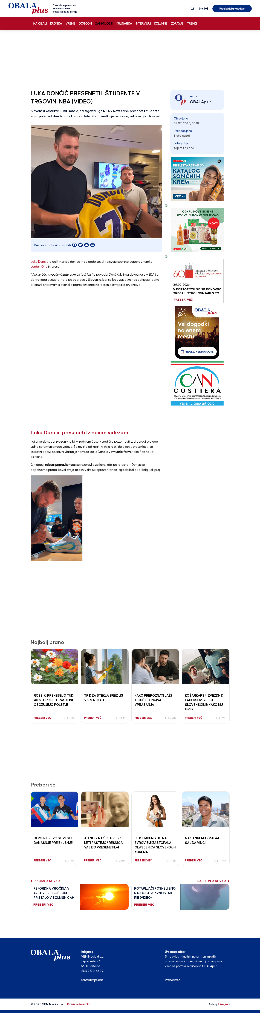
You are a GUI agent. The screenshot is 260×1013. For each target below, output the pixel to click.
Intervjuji (143, 23)
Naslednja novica (212, 881)
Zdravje (177, 23)
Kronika (56, 23)
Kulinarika (124, 23)
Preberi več (172, 980)
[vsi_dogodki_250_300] (197, 332)
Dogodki (85, 23)
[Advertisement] (130, 59)
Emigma (224, 1004)
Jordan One (39, 266)
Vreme (70, 23)
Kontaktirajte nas (92, 980)
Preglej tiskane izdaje (232, 8)
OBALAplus (201, 102)
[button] (201, 8)
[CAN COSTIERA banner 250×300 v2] (197, 383)
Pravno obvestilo (78, 1004)
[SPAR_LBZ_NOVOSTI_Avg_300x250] (197, 230)
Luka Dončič (39, 261)
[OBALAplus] (42, 8)
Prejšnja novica (46, 881)
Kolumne (160, 23)
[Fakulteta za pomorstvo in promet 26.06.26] (197, 281)
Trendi (192, 23)
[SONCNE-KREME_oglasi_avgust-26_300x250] (197, 179)
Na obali (40, 23)
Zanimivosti (104, 23)
